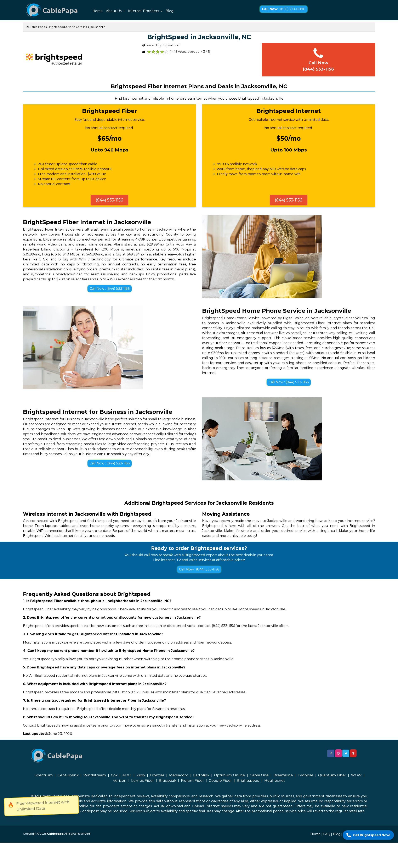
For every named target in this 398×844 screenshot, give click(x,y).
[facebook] (330, 753)
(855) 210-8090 (283, 9)
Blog (170, 11)
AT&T (127, 775)
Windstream (94, 775)
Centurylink (68, 775)
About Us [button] (114, 11)
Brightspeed (56, 26)
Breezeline (283, 775)
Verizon (119, 780)
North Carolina (77, 26)
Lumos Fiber (142, 780)
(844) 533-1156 (109, 200)
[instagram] (338, 753)
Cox (114, 775)
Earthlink (201, 775)
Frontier (157, 775)
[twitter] (345, 753)
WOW (356, 775)
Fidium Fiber (192, 780)
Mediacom (178, 775)
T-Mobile (305, 775)
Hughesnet (274, 780)
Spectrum (44, 775)
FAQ (326, 834)
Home (97, 11)
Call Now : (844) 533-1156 (110, 289)
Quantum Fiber (332, 775)
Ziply (140, 775)
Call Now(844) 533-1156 (318, 66)
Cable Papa (37, 26)
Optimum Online (229, 775)
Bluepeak (167, 780)
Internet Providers (144, 11)
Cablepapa (55, 833)
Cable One (259, 775)
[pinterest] (353, 753)
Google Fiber (220, 780)
